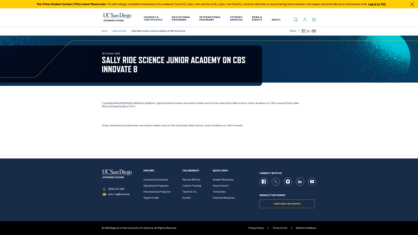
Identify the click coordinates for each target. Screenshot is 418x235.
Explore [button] (149, 170)
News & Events (119, 30)
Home (105, 30)
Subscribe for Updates (287, 203)
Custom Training (191, 186)
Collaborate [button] (190, 170)
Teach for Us (189, 192)
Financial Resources (224, 198)
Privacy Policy (256, 228)
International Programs (157, 192)
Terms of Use (280, 228)
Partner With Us (191, 179)
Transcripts (219, 192)
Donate (186, 198)
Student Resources (223, 179)
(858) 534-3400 (116, 189)
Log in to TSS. (377, 4)
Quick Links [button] (220, 170)
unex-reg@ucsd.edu (119, 194)
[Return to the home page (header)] (117, 17)
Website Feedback (306, 228)
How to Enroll (220, 186)
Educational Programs (156, 186)
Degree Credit (151, 198)
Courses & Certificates (156, 179)
